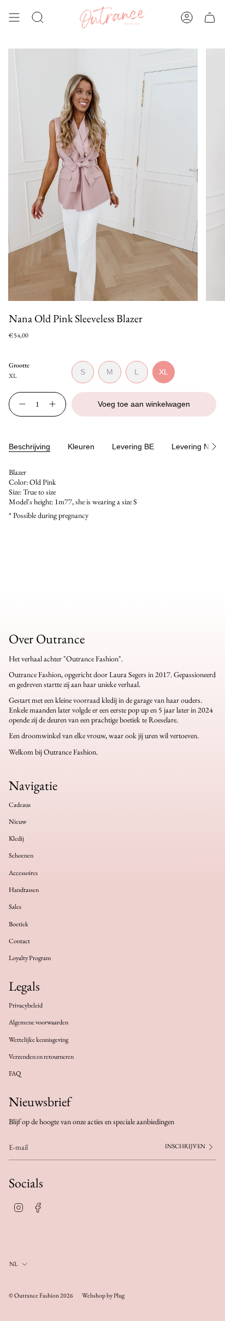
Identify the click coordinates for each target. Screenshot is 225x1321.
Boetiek (18, 924)
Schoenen (21, 855)
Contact (19, 941)
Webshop (93, 1295)
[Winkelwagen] (209, 17)
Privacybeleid (26, 1005)
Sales (15, 906)
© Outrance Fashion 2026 (41, 1295)
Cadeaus (20, 804)
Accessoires (23, 872)
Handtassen (24, 889)
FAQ (15, 1073)
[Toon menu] (14, 17)
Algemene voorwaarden (38, 1022)
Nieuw (17, 821)
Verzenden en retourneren (41, 1056)
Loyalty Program (30, 958)
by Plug (115, 1295)
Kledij (16, 838)
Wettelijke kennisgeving (38, 1039)
